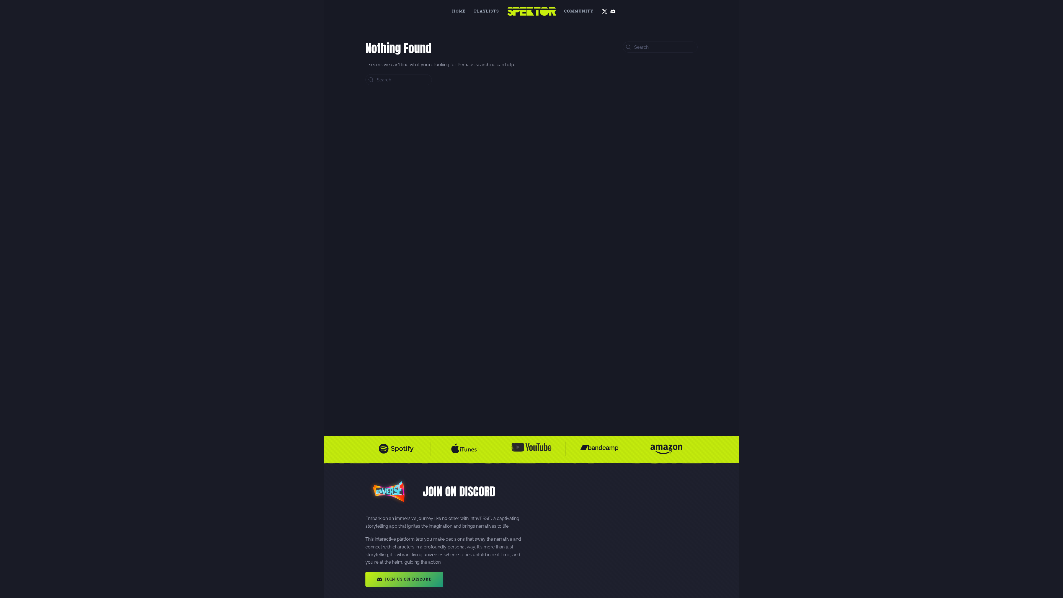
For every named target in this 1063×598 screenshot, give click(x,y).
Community (579, 11)
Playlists (486, 11)
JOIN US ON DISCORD (408, 579)
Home (459, 11)
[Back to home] (531, 11)
